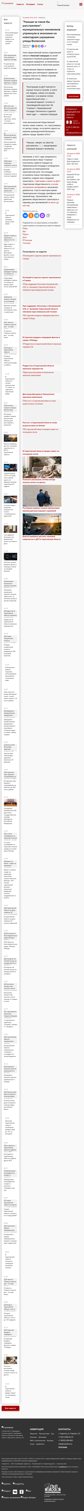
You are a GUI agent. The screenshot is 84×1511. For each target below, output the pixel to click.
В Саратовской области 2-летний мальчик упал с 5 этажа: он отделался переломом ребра (73, 68)
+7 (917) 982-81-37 (65, 1437)
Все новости (8, 21)
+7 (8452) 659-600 (65, 1440)
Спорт (32, 1444)
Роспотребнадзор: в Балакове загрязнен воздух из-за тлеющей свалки (73, 39)
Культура (50, 1440)
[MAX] (42, 46)
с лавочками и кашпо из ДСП (47, 181)
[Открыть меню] (80, 4)
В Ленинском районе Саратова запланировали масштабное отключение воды (73, 83)
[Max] (67, 122)
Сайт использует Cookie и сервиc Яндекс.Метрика (17, 1477)
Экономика (42, 1437)
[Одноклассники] (36, 46)
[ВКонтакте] (33, 46)
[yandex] (11, 1498)
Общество (42, 17)
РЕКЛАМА (62, 1447)
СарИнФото (40, 1444)
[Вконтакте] (15, 1492)
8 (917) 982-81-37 (76, 122)
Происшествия (44, 1433)
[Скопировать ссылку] (45, 46)
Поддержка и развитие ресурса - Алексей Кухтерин (54, 1500)
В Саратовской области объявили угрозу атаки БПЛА (73, 53)
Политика (33, 1437)
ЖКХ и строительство (37, 1440)
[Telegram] (39, 46)
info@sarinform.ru (73, 133)
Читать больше (73, 96)
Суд (52, 1433)
